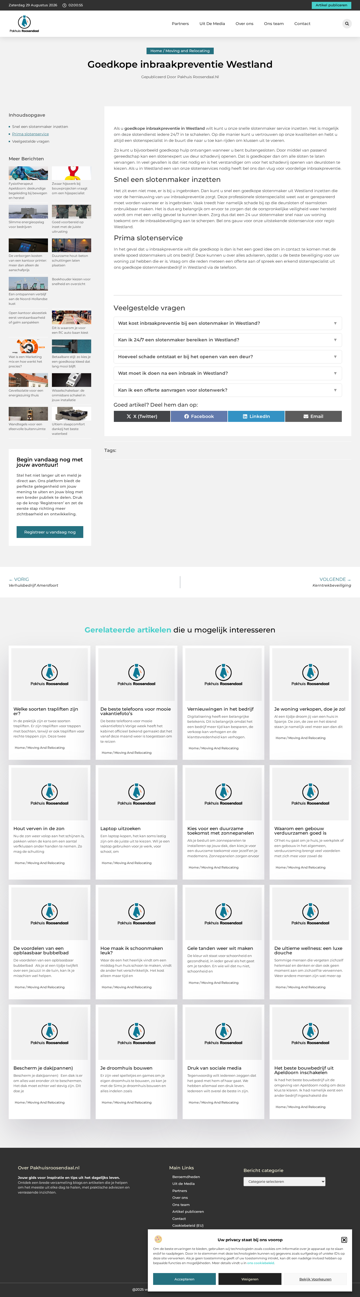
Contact (302, 23)
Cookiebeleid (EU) (187, 1226)
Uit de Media (183, 1184)
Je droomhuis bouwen (126, 1068)
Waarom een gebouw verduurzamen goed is (300, 831)
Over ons (245, 23)
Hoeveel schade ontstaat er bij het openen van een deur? (228, 356)
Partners (180, 23)
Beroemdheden (186, 1177)
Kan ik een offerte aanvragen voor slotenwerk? (228, 390)
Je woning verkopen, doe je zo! (310, 709)
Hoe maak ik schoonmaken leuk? (131, 950)
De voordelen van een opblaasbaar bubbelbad (41, 950)
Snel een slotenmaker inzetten (40, 126)
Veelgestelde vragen (30, 141)
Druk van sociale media (214, 1068)
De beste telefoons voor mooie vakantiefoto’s (135, 711)
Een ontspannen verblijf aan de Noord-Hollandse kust (28, 299)
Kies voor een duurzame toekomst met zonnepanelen (220, 831)
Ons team (274, 23)
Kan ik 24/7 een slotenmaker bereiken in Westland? (228, 339)
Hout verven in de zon (39, 828)
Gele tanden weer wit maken (220, 948)
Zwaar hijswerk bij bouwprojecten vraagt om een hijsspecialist (69, 188)
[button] (344, 1240)
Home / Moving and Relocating (180, 50)
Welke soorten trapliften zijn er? (45, 711)
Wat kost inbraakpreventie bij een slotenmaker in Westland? (228, 323)
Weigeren (250, 1279)
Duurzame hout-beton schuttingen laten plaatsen (70, 260)
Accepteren (184, 1279)
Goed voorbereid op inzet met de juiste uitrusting (68, 226)
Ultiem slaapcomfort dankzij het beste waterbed (68, 429)
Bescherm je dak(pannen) (43, 1068)
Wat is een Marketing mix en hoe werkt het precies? (25, 361)
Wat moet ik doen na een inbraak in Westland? (228, 373)
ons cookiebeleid (260, 1263)
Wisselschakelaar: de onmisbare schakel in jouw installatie (68, 395)
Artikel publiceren (188, 1212)
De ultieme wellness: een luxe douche (308, 950)
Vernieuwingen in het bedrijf (220, 709)
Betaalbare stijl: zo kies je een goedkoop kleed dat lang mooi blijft (71, 361)
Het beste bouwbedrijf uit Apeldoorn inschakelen (304, 1070)
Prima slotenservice (30, 134)
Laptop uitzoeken (120, 828)
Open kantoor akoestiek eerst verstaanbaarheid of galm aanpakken (28, 317)
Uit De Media (212, 23)
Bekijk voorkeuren (315, 1279)
